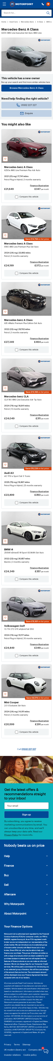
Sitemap (26, 1044)
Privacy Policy (11, 835)
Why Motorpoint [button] (14, 903)
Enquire (29, 113)
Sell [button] (6, 884)
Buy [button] (6, 875)
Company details (36, 1049)
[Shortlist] (48, 4)
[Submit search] (48, 13)
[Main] (21, 4)
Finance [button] (9, 865)
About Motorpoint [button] (15, 913)
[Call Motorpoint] (43, 4)
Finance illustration (39, 186)
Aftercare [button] (10, 894)
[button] (4, 4)
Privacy (7, 1044)
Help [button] (7, 856)
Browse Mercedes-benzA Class (26, 88)
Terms (17, 1044)
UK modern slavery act (15, 1049)
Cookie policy (30, 1055)
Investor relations (12, 1055)
